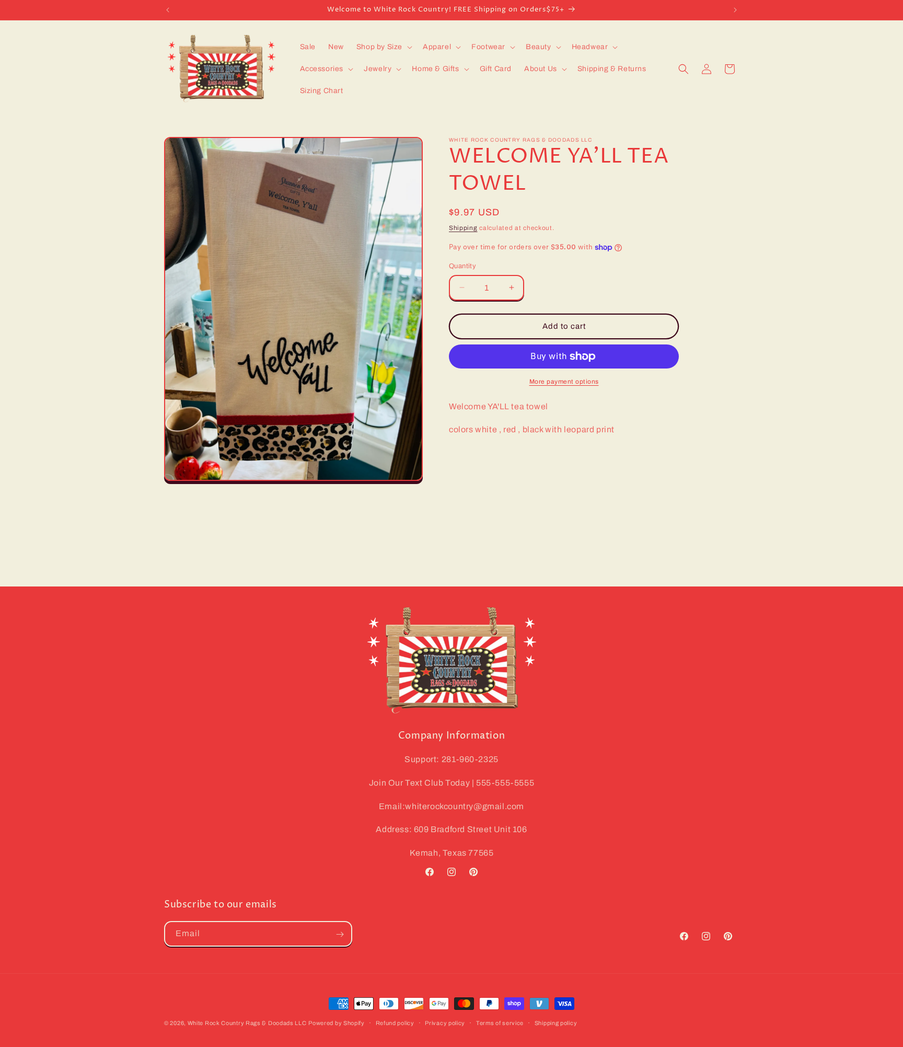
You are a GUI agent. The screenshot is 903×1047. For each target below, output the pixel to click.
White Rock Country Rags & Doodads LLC (247, 1023)
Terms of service (500, 1022)
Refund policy (395, 1022)
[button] (383, 47)
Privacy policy (445, 1022)
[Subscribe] (339, 934)
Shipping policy (556, 1022)
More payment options (564, 381)
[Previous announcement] (167, 10)
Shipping (463, 228)
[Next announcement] (735, 10)
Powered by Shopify (336, 1023)
